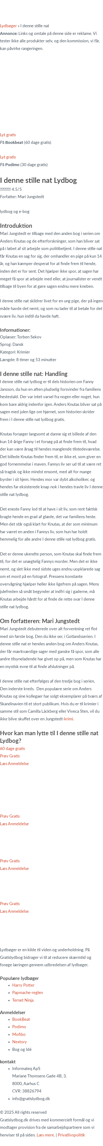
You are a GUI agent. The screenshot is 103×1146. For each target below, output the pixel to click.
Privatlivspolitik (71, 1135)
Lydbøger (8, 26)
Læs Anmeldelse (14, 764)
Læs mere (45, 1135)
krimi (68, 719)
